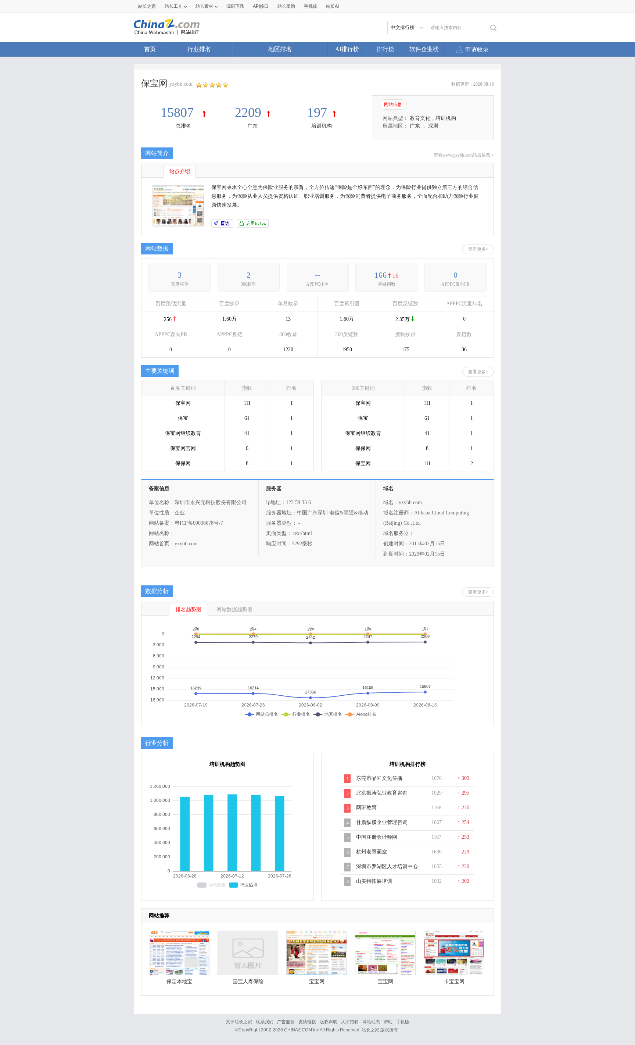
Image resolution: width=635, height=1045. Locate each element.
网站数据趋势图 (234, 609)
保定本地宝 (179, 981)
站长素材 (204, 6)
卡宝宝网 (454, 981)
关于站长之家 (239, 1021)
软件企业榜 (424, 49)
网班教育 (366, 807)
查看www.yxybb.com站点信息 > (464, 155)
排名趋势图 (188, 609)
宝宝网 (316, 981)
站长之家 (147, 6)
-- (317, 274)
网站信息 (393, 104)
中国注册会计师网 (376, 837)
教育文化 (420, 118)
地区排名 (280, 49)
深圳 (433, 126)
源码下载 (235, 6)
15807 (179, 112)
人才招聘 (350, 1021)
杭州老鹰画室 (371, 852)
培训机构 (321, 126)
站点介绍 (179, 171)
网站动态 (371, 1021)
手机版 (402, 1021)
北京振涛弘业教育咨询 (382, 793)
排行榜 (385, 49)
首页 (150, 49)
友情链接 (307, 1021)
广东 (252, 126)
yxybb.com (181, 84)
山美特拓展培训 (374, 881)
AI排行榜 (347, 49)
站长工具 (173, 6)
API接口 (261, 6)
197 (317, 112)
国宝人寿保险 (248, 981)
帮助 (388, 1021)
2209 (248, 112)
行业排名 (199, 49)
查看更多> (478, 249)
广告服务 (286, 1021)
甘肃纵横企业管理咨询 (382, 822)
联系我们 (264, 1021)
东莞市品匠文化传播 (379, 778)
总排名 (183, 126)
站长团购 (286, 6)
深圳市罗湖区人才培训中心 (387, 866)
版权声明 (328, 1021)
